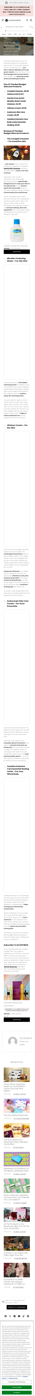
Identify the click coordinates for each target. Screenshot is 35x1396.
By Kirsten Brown (20, 1258)
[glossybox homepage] (14, 20)
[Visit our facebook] (5, 1316)
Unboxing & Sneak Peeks (14, 27)
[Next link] (32, 27)
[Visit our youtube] (19, 1316)
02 (20, 34)
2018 (15, 34)
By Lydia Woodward (21, 1118)
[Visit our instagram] (14, 1316)
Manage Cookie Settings (17, 1382)
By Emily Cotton (20, 1094)
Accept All (17, 1392)
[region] (17, 1358)
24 (24, 34)
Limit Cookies (16, 1387)
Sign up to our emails (16, 1307)
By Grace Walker (20, 1203)
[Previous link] (1, 27)
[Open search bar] (27, 20)
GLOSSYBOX (26, 1038)
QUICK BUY (17, 252)
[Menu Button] (2, 20)
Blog (9, 34)
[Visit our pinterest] (28, 1316)
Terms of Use (13, 1378)
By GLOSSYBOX (18, 1147)
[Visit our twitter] (10, 1316)
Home (4, 34)
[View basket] (31, 20)
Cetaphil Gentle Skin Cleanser (16, 246)
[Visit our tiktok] (23, 1316)
